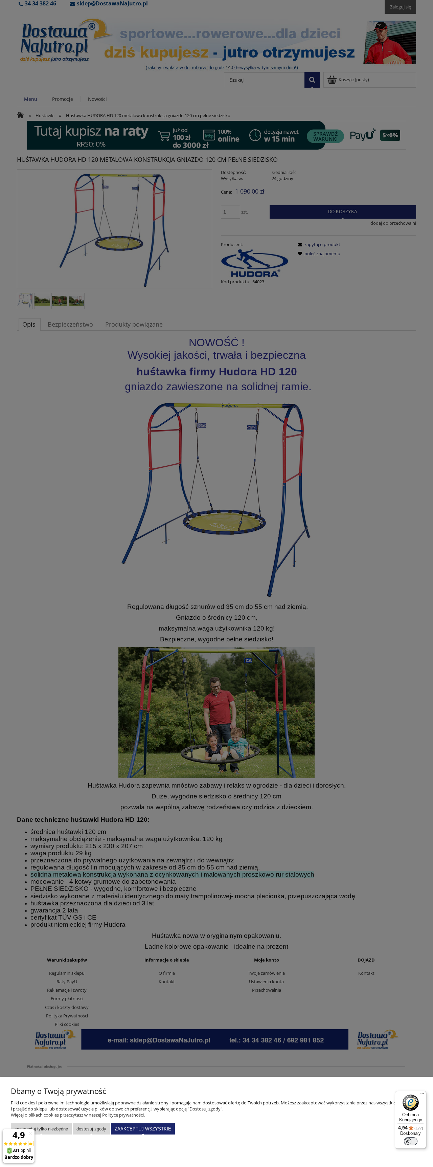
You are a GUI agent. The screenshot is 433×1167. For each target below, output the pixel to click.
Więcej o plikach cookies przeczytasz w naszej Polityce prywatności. (78, 1115)
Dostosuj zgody (91, 1128)
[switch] (410, 1141)
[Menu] (422, 1095)
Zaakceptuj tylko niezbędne (41, 1128)
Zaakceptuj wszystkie (143, 1128)
